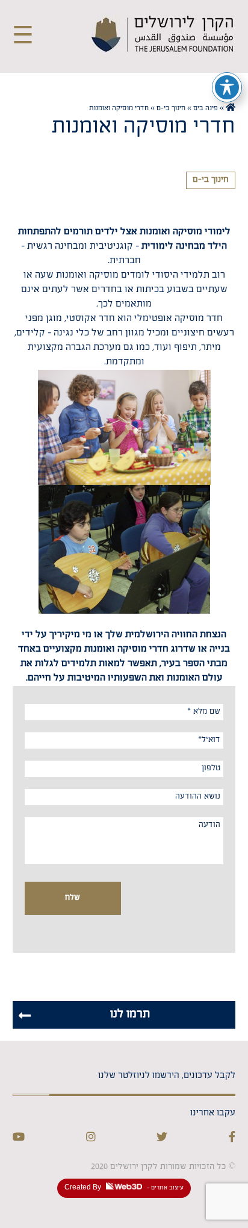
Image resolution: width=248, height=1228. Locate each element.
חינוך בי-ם (171, 109)
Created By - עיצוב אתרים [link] (124, 1188)
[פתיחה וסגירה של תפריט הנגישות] (226, 87)
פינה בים (205, 109)
